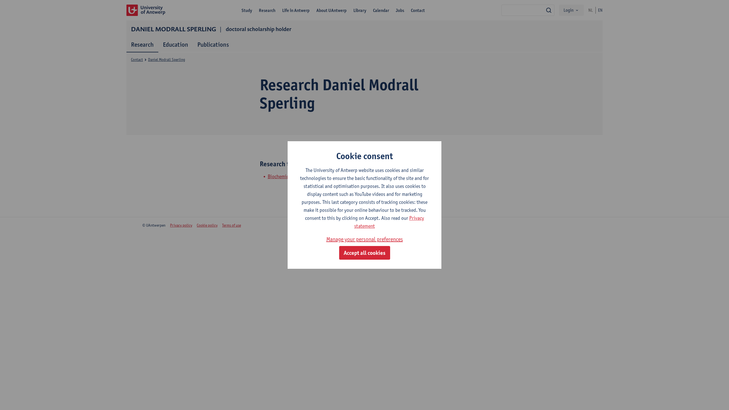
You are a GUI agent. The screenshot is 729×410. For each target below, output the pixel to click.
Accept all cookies (365, 252)
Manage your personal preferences (364, 239)
